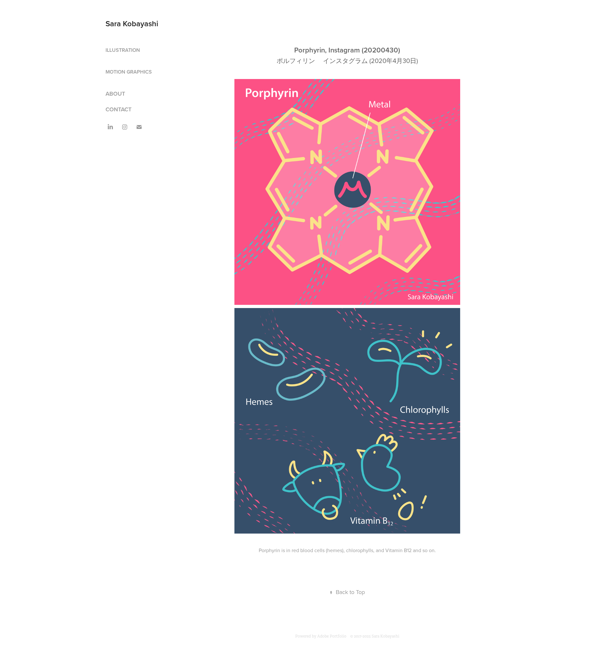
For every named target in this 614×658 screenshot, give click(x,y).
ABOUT (115, 94)
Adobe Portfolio (331, 636)
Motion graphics (129, 71)
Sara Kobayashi (132, 23)
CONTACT (118, 109)
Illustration (123, 50)
